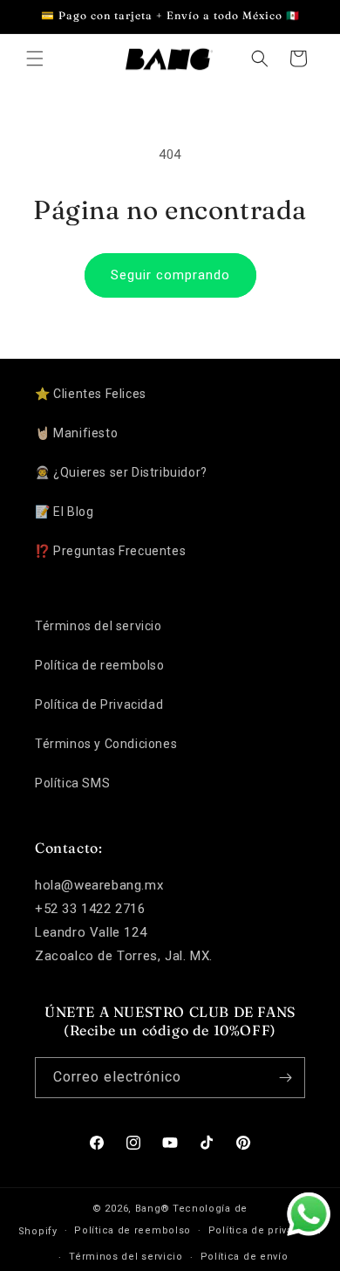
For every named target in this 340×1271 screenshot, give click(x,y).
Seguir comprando (170, 275)
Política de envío (245, 1256)
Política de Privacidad (99, 704)
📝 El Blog (64, 512)
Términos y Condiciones (106, 744)
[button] (35, 58)
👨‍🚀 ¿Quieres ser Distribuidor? (121, 472)
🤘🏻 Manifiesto (76, 433)
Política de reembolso (100, 665)
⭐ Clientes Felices (90, 394)
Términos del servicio (98, 626)
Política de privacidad (265, 1230)
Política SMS (72, 783)
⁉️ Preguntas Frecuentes (110, 551)
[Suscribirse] (285, 1077)
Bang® (153, 1208)
